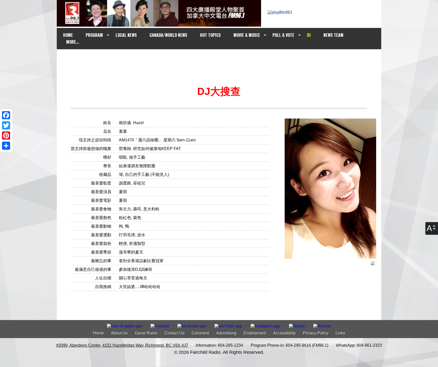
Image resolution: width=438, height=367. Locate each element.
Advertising (226, 333)
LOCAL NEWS (126, 35)
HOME (68, 35)
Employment (255, 333)
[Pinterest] (6, 135)
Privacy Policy (315, 333)
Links (340, 333)
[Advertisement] (223, 58)
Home (98, 333)
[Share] (6, 146)
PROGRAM (94, 35)
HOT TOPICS (210, 35)
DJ (309, 35)
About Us (119, 333)
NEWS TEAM (333, 35)
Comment (200, 333)
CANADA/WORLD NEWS (168, 35)
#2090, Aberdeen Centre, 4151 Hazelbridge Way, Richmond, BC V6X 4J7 (122, 345)
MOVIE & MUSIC (246, 35)
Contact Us (175, 333)
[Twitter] (6, 125)
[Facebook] (6, 115)
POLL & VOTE (283, 35)
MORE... (72, 42)
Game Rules (146, 333)
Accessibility (284, 333)
